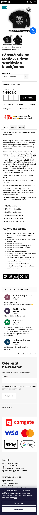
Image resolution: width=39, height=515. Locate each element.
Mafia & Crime (15, 85)
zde (15, 498)
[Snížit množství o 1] (6, 97)
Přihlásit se (9, 396)
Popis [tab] (6, 127)
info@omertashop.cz (12, 463)
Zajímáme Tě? (7, 485)
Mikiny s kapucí (25, 109)
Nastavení (18, 503)
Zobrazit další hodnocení (27, 354)
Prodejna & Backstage (10, 483)
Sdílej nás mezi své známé (14, 468)
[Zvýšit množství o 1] (16, 97)
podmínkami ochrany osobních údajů (19, 387)
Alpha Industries (8, 481)
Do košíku (29, 98)
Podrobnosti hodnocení (11, 50)
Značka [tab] (21, 127)
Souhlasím (19, 510)
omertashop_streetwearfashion (16, 471)
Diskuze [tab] (13, 127)
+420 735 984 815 (11, 466)
